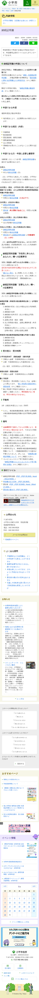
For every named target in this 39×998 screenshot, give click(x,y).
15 (34, 902)
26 (19, 911)
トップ (4, 8)
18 (14, 906)
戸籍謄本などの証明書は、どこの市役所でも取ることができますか (18, 558)
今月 (5, 886)
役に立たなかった (20, 724)
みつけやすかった (20, 741)
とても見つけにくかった (20, 751)
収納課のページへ (12, 539)
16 (5, 906)
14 (29, 902)
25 (14, 911)
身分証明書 (12, 172)
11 (14, 902)
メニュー (35, 4)
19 (19, 906)
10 (10, 902)
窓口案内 (8, 968)
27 (24, 911)
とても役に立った (20, 713)
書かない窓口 (8, 273)
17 (10, 906)
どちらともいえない (20, 720)
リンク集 (6, 976)
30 (5, 915)
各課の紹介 (7, 973)
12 (19, 902)
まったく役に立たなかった (20, 727)
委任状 (5, 210)
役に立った (20, 716)
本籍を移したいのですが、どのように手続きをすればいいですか (18, 572)
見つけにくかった (20, 748)
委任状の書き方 (15, 490)
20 (24, 906)
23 (5, 911)
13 (24, 902)
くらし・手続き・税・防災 (14, 8)
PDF (25, 476)
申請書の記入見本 (17, 482)
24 (10, 911)
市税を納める (27, 8)
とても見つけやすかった (20, 737)
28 (29, 911)
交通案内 (20, 968)
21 (29, 906)
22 (34, 906)
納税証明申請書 (28, 159)
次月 (34, 886)
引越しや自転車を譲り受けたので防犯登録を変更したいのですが (18, 585)
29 (34, 911)
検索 (27, 4)
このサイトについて (27, 973)
